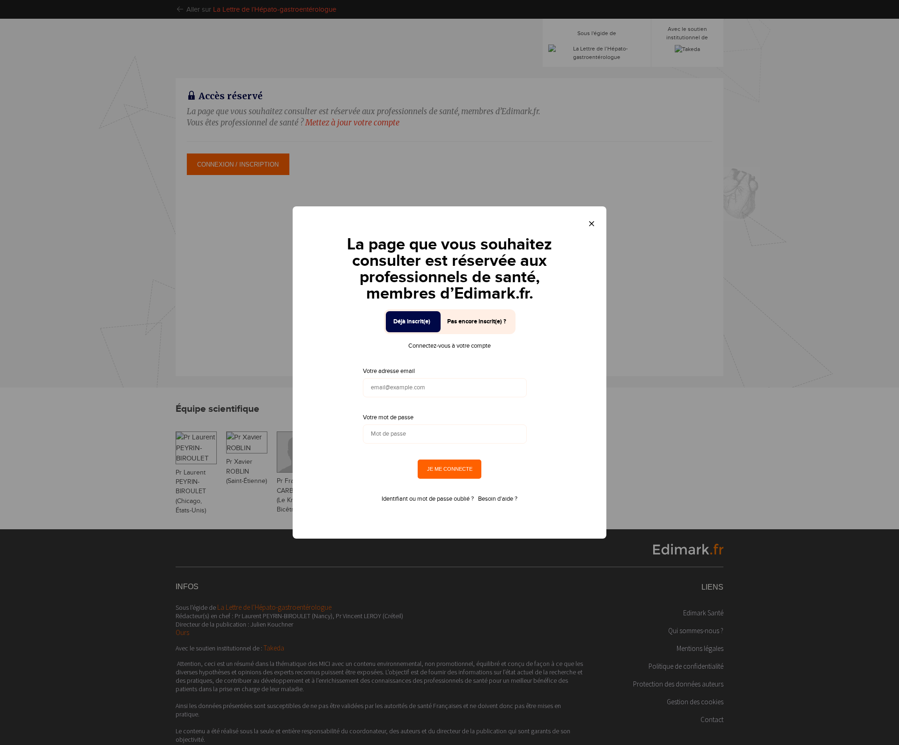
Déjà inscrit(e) (411, 321)
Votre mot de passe (388, 417)
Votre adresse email (389, 371)
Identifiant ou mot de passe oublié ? (428, 499)
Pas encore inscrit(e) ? (476, 321)
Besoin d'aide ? (497, 499)
